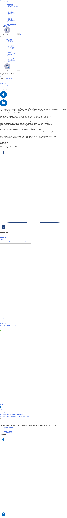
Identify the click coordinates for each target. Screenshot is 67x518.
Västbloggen (9, 19)
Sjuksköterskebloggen (11, 13)
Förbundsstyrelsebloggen (12, 8)
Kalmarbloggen (10, 46)
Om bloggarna (7, 25)
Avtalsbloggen (10, 4)
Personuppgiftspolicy (8, 431)
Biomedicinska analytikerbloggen (13, 6)
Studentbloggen (10, 15)
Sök (11, 32)
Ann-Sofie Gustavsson (8, 78)
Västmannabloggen (11, 21)
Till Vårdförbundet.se (8, 432)
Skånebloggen (10, 14)
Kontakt (5, 26)
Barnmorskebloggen (11, 5)
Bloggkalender (7, 85)
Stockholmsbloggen (11, 17)
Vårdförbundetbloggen (8, 2)
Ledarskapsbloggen (11, 11)
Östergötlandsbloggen (11, 24)
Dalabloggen (9, 7)
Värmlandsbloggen (10, 18)
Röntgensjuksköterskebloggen (13, 12)
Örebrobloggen (7, 1)
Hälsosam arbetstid (8, 86)
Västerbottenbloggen (11, 20)
